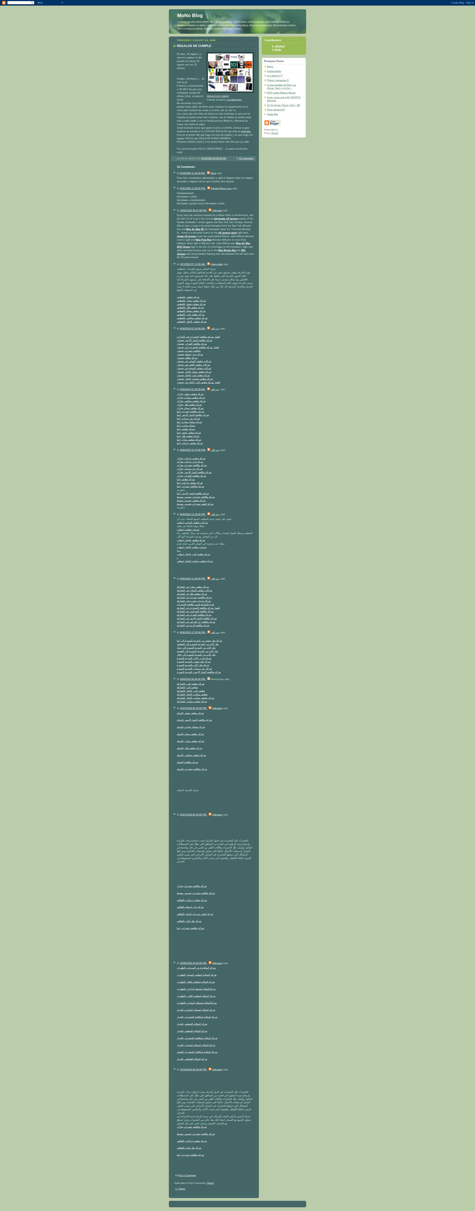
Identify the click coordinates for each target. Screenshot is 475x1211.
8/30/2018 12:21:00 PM (193, 450)
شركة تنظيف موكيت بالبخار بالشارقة (195, 698)
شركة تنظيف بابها (186, 429)
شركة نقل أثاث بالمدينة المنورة (193, 665)
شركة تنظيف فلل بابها (188, 436)
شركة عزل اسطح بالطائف (190, 907)
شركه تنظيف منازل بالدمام (190, 741)
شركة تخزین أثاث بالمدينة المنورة (194, 658)
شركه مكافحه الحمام (187, 762)
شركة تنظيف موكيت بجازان (191, 397)
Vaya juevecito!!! (276, 109)
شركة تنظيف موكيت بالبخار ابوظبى (195, 561)
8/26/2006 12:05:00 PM (193, 188)
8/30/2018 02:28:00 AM (193, 389)
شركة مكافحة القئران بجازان (191, 476)
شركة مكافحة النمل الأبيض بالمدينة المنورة (199, 672)
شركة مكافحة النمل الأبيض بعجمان (194, 340)
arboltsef (280, 46)
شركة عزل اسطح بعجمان (190, 354)
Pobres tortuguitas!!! (278, 80)
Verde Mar (272, 114)
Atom (210, 1183)
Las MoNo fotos (234, 100)
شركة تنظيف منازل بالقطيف (191, 300)
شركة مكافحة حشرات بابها (190, 411)
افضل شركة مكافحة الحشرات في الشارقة (198, 608)
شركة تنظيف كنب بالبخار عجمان (193, 375)
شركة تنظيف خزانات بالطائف (192, 900)
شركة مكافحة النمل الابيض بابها (193, 415)
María (270, 66)
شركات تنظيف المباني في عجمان (194, 361)
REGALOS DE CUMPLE (218, 96)
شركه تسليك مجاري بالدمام (191, 727)
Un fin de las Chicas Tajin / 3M (283, 105)
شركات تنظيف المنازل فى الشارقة (194, 590)
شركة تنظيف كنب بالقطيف (190, 314)
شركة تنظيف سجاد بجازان (190, 408)
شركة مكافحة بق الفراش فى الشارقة (196, 622)
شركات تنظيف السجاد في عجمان (194, 368)
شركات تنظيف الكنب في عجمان (193, 365)
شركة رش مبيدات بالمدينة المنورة (194, 668)
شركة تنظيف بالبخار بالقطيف (192, 321)
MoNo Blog (190, 15)
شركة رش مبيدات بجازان (190, 469)
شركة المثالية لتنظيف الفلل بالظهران (196, 982)
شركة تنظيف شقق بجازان (190, 394)
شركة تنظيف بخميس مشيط (191, 500)
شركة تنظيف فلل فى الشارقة (192, 594)
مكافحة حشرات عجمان (189, 351)
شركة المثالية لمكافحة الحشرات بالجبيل (197, 1017)
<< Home (180, 1189)
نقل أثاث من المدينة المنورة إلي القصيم (197, 651)
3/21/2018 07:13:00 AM (193, 264)
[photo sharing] (230, 92)
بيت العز (215, 328)
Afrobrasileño (274, 71)
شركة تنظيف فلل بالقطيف (190, 307)
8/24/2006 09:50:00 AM (213, 158)
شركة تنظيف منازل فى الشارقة (193, 587)
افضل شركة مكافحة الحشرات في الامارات (198, 337)
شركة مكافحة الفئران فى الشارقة (194, 615)
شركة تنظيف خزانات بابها (190, 443)
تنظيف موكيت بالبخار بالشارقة (192, 694)
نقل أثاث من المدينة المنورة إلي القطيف (198, 644)
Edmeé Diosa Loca (221, 188)
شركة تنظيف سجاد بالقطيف (191, 311)
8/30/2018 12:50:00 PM (193, 632)
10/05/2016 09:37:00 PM (193, 210)
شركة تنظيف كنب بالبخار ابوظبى (193, 554)
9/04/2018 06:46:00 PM (193, 679)
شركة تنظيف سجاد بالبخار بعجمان (194, 372)
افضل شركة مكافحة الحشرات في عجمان (198, 347)
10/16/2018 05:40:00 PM (193, 1069)
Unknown (217, 210)
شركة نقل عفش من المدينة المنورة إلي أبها (199, 640)
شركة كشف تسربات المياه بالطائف (195, 914)
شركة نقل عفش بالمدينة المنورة (194, 661)
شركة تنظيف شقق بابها (189, 432)
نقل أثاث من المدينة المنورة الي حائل (196, 655)
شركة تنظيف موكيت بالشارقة (192, 701)
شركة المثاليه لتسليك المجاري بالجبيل (196, 1010)
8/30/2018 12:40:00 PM (193, 579)
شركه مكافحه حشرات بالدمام (192, 769)
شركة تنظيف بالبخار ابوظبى (191, 540)
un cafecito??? (275, 76)
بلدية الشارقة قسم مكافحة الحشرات (195, 604)
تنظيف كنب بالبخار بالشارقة (191, 691)
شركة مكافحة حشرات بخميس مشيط (196, 497)
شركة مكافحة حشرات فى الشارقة (194, 597)
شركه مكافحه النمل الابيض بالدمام (194, 720)
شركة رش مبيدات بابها (188, 418)
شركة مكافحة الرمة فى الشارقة (193, 625)
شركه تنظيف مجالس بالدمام (191, 755)
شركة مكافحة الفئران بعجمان (192, 344)
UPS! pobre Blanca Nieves (281, 93)
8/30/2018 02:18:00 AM (193, 328)
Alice (213, 173)
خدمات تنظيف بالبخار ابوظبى (192, 547)
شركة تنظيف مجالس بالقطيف (192, 318)
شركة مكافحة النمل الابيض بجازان (194, 472)
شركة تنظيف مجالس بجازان (191, 401)
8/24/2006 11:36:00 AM (192, 173)
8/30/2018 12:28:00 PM (193, 514)
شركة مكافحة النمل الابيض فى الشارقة (197, 618)
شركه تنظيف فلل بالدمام (189, 748)
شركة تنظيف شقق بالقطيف (191, 304)
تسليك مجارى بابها (186, 425)
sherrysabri (217, 264)
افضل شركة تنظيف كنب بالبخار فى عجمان (198, 382)
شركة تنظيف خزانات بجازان (191, 458)
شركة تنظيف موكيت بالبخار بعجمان (195, 379)
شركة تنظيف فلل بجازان (189, 404)
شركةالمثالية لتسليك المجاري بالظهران (197, 1003)
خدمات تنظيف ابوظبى (188, 529)
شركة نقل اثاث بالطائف (189, 921)
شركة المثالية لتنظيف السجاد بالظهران (197, 975)
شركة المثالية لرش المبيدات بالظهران (196, 968)
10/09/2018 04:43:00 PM (193, 963)
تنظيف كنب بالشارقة (187, 687)
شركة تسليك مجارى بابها (189, 422)
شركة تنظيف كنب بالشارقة (190, 684)
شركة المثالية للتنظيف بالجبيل (192, 1024)
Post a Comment (187, 1175)
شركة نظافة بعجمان (187, 358)
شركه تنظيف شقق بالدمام (190, 713)
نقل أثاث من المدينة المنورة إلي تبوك (196, 647)
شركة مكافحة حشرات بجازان (192, 465)
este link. (246, 131)
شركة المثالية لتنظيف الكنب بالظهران (196, 996)
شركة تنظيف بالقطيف (188, 297)
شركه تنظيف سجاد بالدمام (190, 734)
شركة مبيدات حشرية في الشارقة (194, 601)
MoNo (278, 50)
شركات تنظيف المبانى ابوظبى (192, 522)
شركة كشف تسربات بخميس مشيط (195, 504)
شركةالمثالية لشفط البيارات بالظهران (196, 989)
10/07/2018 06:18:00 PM (193, 708)
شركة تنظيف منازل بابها (189, 439)
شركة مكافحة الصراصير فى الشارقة (195, 611)
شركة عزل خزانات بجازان (190, 462)
